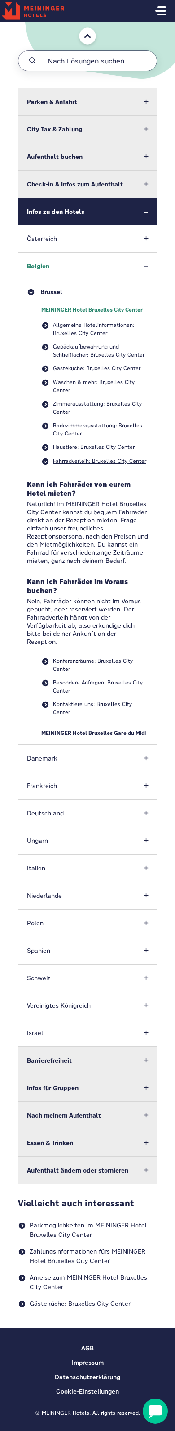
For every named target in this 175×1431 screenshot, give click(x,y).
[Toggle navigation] (161, 11)
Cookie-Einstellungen (87, 1391)
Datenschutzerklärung (87, 1377)
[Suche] (32, 61)
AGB (87, 1348)
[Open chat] (155, 1411)
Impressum (88, 1363)
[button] (87, 101)
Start (80, 26)
